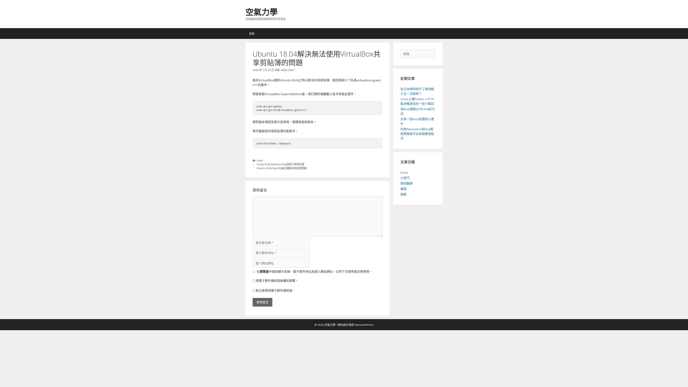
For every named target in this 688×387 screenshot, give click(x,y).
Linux (260, 160)
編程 (403, 189)
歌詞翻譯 (406, 183)
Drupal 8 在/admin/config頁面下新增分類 (280, 164)
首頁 (251, 33)
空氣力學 (261, 11)
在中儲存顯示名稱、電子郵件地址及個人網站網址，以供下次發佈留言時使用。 (314, 271)
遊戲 (403, 194)
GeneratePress (364, 324)
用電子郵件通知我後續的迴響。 (277, 281)
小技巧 (405, 178)
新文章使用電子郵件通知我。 (275, 290)
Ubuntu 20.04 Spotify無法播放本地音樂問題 (282, 168)
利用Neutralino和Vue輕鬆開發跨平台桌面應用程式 (417, 133)
